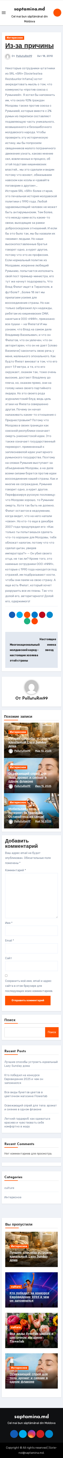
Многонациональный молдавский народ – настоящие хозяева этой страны (25, 652)
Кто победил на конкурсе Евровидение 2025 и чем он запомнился (23, 1079)
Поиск (10, 1020)
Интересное (15, 37)
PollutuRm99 (24, 56)
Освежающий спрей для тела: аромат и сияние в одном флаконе (27, 777)
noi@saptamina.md (31, 1452)
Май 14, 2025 (43, 821)
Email (9, 940)
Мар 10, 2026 (43, 750)
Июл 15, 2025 (43, 786)
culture (9, 1188)
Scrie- (53, 1447)
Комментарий (15, 870)
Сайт (8, 958)
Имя (8, 923)
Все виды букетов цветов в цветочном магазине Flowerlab (31, 1337)
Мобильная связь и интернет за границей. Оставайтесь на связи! (26, 813)
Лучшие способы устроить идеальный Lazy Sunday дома (29, 742)
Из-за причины (29, 46)
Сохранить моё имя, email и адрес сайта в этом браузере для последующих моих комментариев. (29, 986)
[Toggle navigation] (4, 12)
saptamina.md (29, 9)
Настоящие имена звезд (48, 645)
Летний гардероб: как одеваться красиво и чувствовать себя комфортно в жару (27, 1122)
